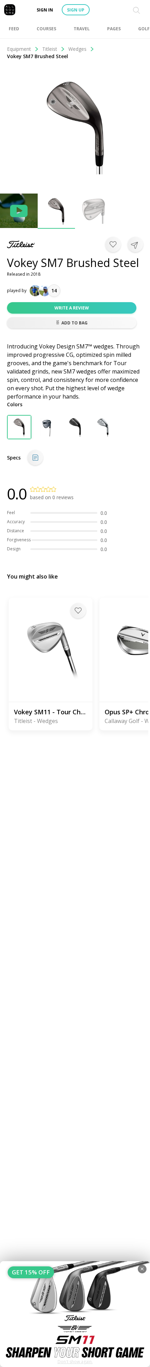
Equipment (19, 49)
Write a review (71, 308)
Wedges (77, 49)
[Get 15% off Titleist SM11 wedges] (75, 1314)
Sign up (75, 10)
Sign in (45, 10)
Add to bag (74, 323)
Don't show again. (75, 1362)
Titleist (49, 49)
